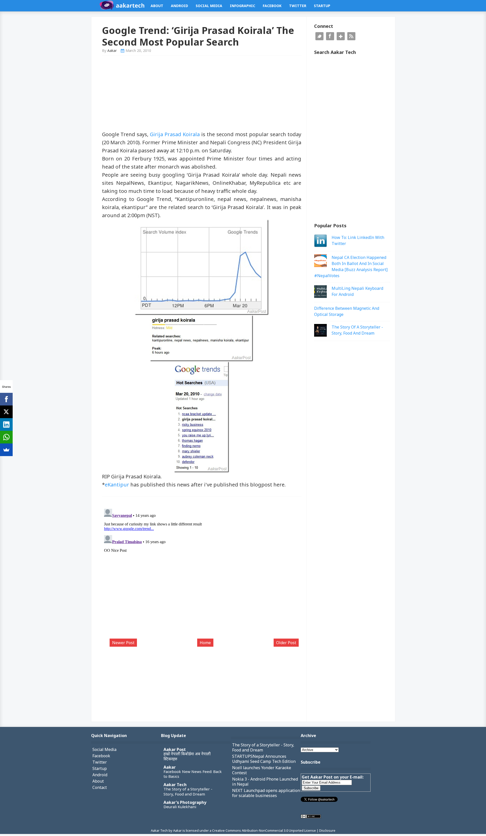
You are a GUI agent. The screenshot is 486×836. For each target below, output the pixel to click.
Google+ (341, 36)
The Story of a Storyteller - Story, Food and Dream (188, 791)
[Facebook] (6, 399)
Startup (322, 5)
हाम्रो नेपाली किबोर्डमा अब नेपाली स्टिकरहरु (187, 756)
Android (179, 5)
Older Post (286, 642)
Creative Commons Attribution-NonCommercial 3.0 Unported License (264, 830)
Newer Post (123, 642)
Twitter (297, 5)
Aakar (170, 767)
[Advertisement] (201, 94)
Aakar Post (175, 749)
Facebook (272, 5)
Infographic (242, 5)
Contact (99, 787)
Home (205, 642)
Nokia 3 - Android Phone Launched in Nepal (265, 781)
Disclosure (327, 830)
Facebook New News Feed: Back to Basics (193, 774)
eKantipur (117, 484)
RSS (351, 36)
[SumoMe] (6, 449)
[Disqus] (201, 570)
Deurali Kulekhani (180, 806)
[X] (6, 411)
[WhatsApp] (6, 437)
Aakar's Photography (185, 802)
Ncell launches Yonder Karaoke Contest (261, 770)
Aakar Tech (175, 784)
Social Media (209, 5)
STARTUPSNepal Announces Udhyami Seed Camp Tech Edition (264, 758)
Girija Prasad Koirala (175, 134)
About (157, 5)
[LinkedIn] (6, 424)
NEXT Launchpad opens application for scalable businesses (266, 793)
